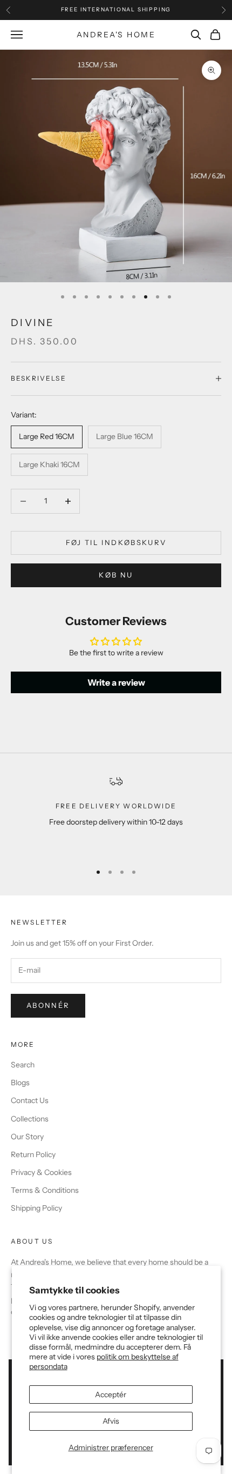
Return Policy (33, 1154)
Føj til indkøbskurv (116, 542)
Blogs (20, 1082)
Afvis (111, 1421)
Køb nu (116, 574)
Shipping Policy (36, 1208)
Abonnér (48, 1005)
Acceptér (110, 1394)
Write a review (116, 682)
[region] (116, 814)
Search (23, 1065)
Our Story (27, 1136)
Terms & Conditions (45, 1190)
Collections (30, 1119)
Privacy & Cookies (41, 1172)
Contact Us (30, 1100)
